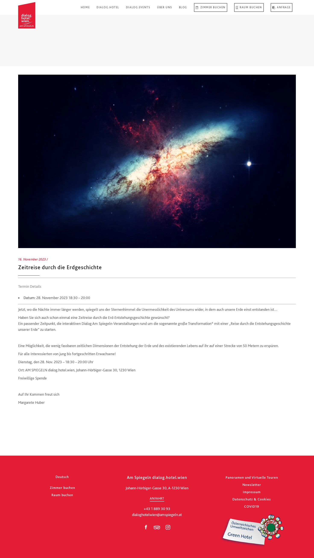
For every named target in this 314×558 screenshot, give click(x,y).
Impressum (252, 492)
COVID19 (251, 506)
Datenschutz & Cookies (251, 499)
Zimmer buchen (62, 488)
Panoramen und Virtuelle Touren (252, 477)
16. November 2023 (32, 259)
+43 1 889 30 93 (157, 508)
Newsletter (251, 485)
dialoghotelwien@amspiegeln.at (157, 514)
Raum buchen (62, 495)
